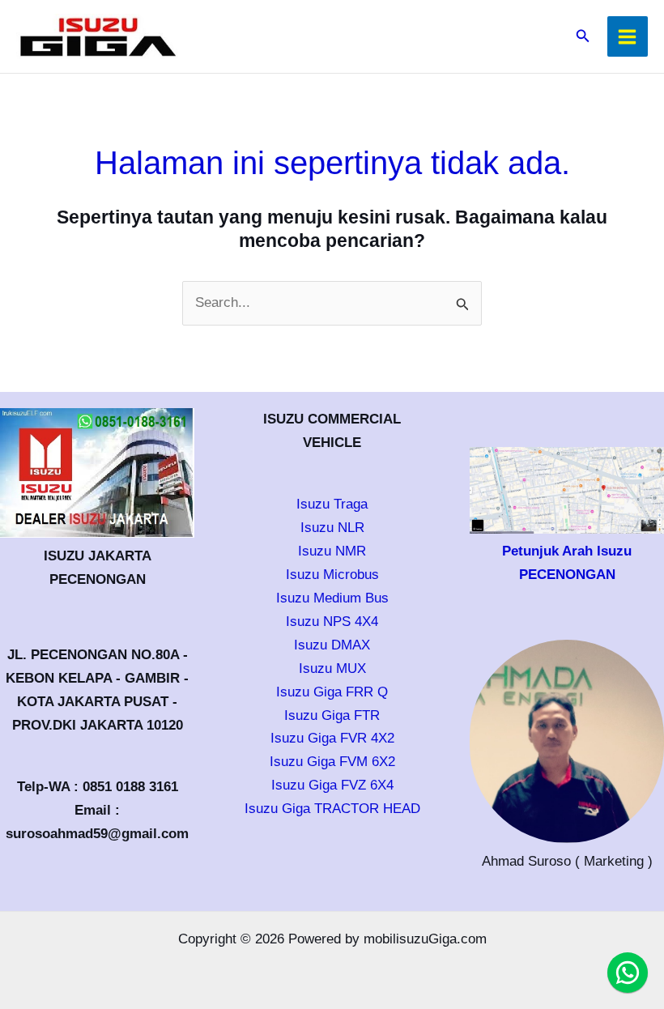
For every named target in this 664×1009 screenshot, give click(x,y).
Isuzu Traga (332, 504)
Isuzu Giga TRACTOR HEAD (332, 808)
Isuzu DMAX (332, 645)
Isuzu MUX (332, 668)
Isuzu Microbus (332, 574)
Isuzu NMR (332, 551)
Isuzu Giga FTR (332, 715)
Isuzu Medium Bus (332, 598)
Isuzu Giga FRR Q (332, 692)
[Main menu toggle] (628, 36)
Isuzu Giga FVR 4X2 (332, 738)
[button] (583, 36)
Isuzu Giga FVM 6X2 (332, 761)
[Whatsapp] (627, 972)
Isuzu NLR (332, 527)
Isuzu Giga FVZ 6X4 (332, 785)
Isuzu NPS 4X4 (332, 621)
